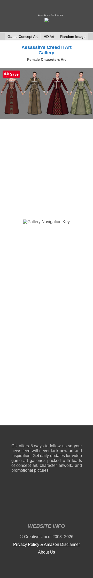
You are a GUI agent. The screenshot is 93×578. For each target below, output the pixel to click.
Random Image (73, 36)
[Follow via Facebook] (46, 435)
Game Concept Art (22, 36)
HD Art (49, 36)
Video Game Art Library (50, 15)
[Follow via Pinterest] (78, 435)
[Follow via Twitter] (62, 435)
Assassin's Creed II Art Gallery (46, 50)
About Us (46, 552)
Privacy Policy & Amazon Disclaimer (46, 544)
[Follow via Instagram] (31, 435)
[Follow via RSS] (15, 435)
